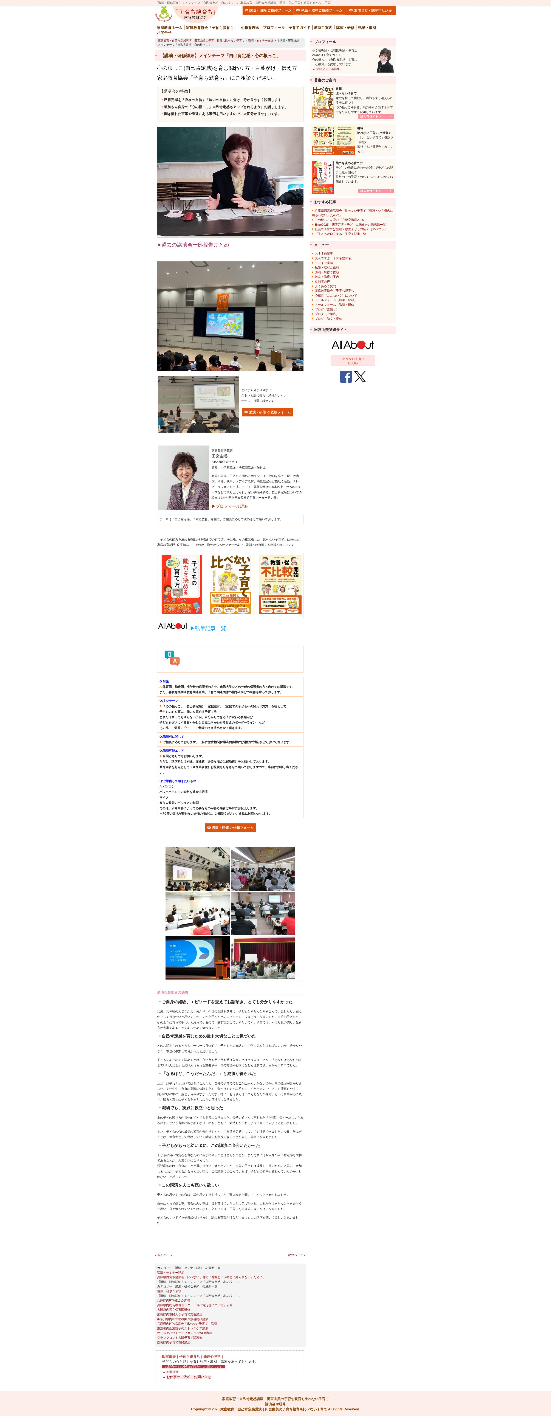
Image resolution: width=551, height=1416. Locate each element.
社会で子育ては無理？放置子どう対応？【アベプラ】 (351, 229)
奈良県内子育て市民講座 (173, 1342)
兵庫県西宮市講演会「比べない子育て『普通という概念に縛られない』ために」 (211, 1277)
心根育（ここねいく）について (336, 295)
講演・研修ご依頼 (169, 1291)
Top (541, 1402)
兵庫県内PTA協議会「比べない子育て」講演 (187, 1323)
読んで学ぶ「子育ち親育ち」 (334, 258)
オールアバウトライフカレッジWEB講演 (184, 1333)
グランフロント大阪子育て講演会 (179, 1337)
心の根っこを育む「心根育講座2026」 (341, 220)
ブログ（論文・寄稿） (330, 318)
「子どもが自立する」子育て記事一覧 (340, 234)
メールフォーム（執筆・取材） (336, 300)
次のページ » (297, 1255)
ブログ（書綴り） (327, 309)
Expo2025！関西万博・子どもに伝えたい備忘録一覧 (350, 224)
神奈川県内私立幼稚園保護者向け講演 (182, 1319)
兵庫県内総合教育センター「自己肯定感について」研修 (194, 1305)
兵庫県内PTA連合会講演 (173, 1300)
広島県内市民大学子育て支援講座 (179, 1314)
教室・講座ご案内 (327, 276)
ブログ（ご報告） (327, 314)
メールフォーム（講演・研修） (336, 304)
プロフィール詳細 (328, 69)
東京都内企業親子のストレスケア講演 (182, 1328)
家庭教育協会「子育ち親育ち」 (336, 290)
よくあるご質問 (325, 286)
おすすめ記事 (324, 253)
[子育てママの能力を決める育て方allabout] (353, 345)
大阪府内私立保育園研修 (173, 1309)
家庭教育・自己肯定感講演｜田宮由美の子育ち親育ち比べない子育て (201, 40)
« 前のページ (164, 1255)
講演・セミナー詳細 (260, 40)
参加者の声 (322, 281)
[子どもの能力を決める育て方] (353, 360)
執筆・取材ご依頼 (327, 267)
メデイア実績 (324, 263)
